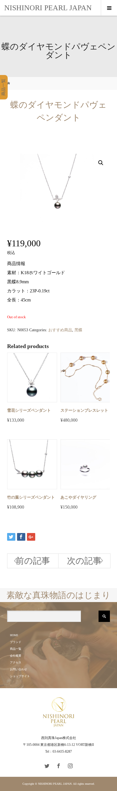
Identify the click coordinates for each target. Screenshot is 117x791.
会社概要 (15, 655)
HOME (14, 635)
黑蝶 (78, 330)
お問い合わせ (18, 669)
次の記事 (84, 560)
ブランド (15, 642)
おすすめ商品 (60, 330)
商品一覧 (15, 648)
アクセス (15, 662)
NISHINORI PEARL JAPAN (48, 8)
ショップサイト (20, 676)
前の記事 (33, 560)
